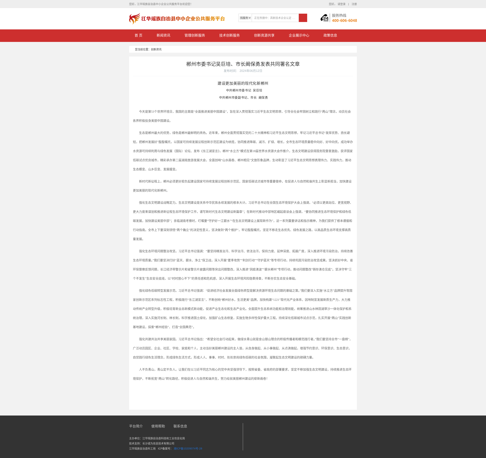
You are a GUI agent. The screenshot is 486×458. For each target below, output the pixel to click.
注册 (354, 3)
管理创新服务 (195, 35)
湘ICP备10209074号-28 (188, 448)
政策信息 (330, 35)
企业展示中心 (299, 35)
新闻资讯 (163, 35)
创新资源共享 (264, 35)
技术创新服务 (229, 35)
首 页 (138, 35)
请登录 (342, 3)
